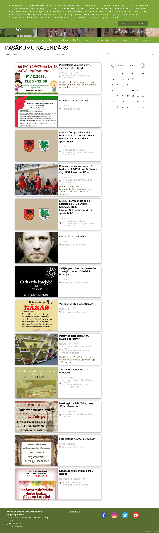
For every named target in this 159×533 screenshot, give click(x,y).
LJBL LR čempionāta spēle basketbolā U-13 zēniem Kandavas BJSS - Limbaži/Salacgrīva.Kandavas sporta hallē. (76, 207)
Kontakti (126, 40)
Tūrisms (51, 40)
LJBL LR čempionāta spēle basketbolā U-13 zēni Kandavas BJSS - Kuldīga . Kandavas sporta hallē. (77, 137)
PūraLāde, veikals (71, 109)
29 (128, 79)
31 (112, 107)
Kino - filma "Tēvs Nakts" (73, 236)
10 (112, 90)
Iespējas (146, 40)
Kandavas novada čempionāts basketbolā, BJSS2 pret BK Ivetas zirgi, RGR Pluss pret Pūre (78, 169)
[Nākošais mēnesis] (143, 65)
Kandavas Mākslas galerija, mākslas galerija (76, 352)
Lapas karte (74, 511)
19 (122, 96)
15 (138, 90)
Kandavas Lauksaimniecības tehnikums (77, 181)
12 (122, 90)
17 (112, 96)
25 (118, 101)
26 (113, 79)
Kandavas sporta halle (73, 150)
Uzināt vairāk (126, 23)
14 (133, 90)
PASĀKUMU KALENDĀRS (36, 48)
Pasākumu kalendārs (106, 40)
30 (133, 79)
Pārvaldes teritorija (34, 40)
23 (143, 96)
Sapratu (141, 23)
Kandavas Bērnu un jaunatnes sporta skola (78, 153)
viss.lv (156, 531)
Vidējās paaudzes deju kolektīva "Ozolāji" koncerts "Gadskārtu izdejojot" (77, 271)
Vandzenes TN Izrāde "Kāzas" (76, 304)
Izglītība (64, 40)
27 (118, 79)
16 (143, 90)
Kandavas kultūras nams (75, 283)
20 (128, 96)
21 (133, 96)
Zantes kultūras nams (73, 245)
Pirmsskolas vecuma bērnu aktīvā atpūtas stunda (75, 66)
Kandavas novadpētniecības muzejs (77, 347)
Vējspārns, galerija (71, 482)
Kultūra (76, 40)
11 (117, 90)
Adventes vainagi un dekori (75, 100)
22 (138, 96)
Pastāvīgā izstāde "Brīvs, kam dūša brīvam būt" (76, 405)
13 (128, 90)
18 (117, 96)
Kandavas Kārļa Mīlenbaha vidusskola (76, 77)
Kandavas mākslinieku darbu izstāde (76, 472)
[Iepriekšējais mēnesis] (112, 65)
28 (122, 79)
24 (113, 101)
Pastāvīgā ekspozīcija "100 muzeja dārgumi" (74, 337)
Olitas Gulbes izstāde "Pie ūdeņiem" (73, 371)
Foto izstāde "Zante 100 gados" (77, 438)
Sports (88, 40)
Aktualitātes (14, 40)
